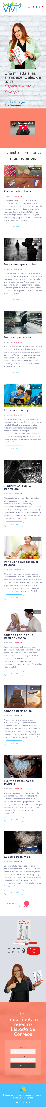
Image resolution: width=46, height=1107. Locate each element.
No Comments (19, 570)
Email (23, 1056)
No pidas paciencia (17, 337)
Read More (14, 226)
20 (19, 906)
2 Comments (18, 196)
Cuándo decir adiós (18, 711)
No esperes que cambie (20, 264)
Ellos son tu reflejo (17, 410)
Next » (25, 906)
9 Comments (18, 415)
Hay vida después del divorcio (19, 782)
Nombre (23, 1048)
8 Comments (18, 342)
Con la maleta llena (17, 191)
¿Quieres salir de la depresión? (17, 487)
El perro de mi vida (17, 856)
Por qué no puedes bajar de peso (21, 563)
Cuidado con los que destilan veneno (18, 636)
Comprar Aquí (33, 950)
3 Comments (18, 716)
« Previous (9, 903)
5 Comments (18, 269)
